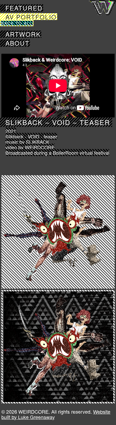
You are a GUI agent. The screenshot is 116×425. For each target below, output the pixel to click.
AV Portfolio (31, 16)
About (17, 43)
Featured (24, 8)
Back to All (16, 23)
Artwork (23, 34)
